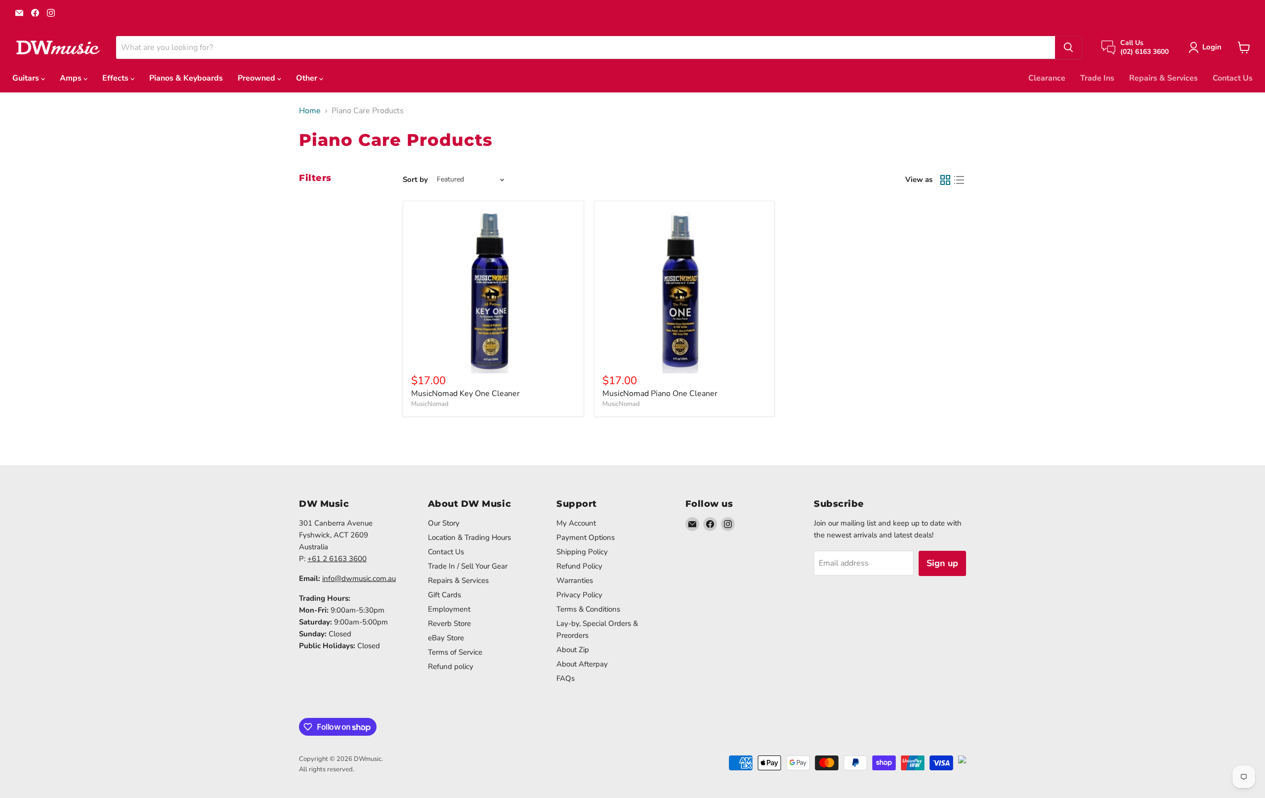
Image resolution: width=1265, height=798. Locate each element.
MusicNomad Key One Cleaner (465, 393)
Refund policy (450, 666)
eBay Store (446, 638)
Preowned (257, 78)
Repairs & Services (1163, 78)
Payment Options (585, 537)
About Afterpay (582, 664)
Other (307, 78)
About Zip (572, 650)
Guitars (26, 78)
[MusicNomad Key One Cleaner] (493, 291)
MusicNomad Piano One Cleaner (659, 393)
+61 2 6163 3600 (337, 559)
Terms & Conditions (588, 609)
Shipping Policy (582, 552)
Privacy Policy (579, 595)
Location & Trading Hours (469, 537)
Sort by (415, 180)
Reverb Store (449, 623)
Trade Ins (1097, 78)
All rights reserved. (326, 769)
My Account (576, 523)
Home (310, 110)
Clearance (1046, 78)
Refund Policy (579, 566)
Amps (72, 78)
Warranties (574, 580)
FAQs (565, 678)
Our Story (444, 523)
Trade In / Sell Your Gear (467, 566)
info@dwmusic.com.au (359, 578)
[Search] (1068, 47)
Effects (116, 78)
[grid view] (945, 180)
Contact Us (1233, 78)
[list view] (959, 180)
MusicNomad (430, 403)
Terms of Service (455, 652)
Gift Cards (444, 595)
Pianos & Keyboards (186, 78)
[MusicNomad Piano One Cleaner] (684, 291)
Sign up (942, 563)
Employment (449, 609)
